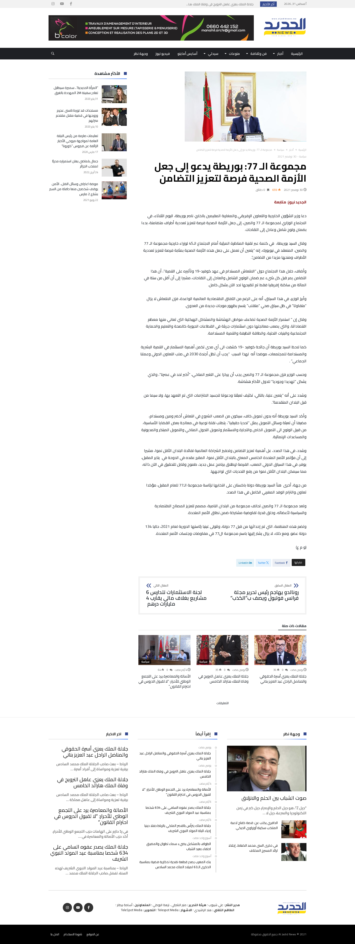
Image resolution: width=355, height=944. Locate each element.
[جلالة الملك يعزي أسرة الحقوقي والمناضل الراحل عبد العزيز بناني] (280, 650)
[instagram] (53, 4)
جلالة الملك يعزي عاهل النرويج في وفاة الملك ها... (221, 4)
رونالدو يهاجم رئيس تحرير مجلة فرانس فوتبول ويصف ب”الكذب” (264, 592)
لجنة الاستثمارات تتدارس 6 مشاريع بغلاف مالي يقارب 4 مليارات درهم (176, 595)
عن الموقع (93, 934)
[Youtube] (62, 4)
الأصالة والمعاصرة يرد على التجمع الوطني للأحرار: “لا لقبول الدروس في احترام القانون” (164, 681)
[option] (280, 659)
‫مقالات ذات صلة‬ (294, 626)
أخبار (291, 149)
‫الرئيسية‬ (302, 149)
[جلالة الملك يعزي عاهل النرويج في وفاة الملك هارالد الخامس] (222, 650)
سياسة (280, 149)
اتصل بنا (54, 934)
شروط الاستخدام (73, 934)
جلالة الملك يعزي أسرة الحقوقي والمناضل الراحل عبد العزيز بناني (283, 679)
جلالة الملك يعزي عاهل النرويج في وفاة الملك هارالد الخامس (223, 679)
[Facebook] (71, 4)
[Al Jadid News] (284, 15)
